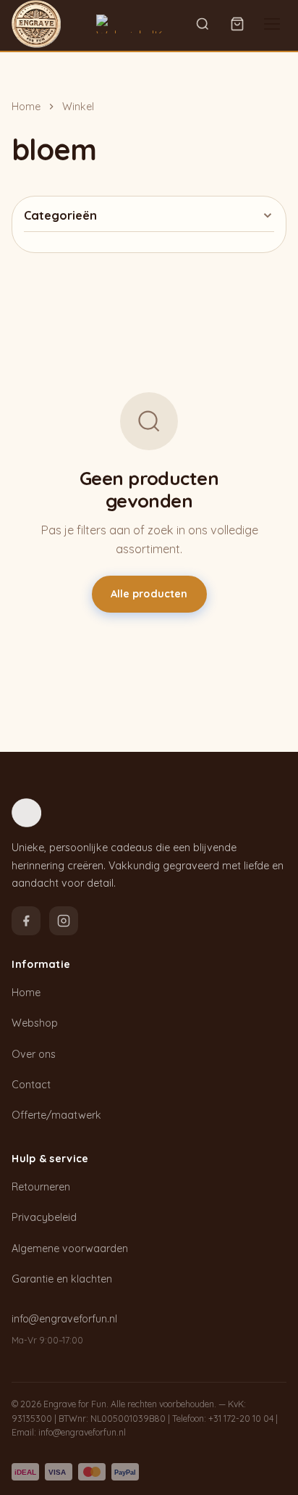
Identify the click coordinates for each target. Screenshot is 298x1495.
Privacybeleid (44, 1217)
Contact (31, 1084)
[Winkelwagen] (237, 23)
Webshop (35, 1023)
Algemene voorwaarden (70, 1248)
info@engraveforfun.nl (64, 1318)
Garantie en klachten (62, 1278)
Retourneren (41, 1186)
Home (26, 106)
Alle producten (149, 593)
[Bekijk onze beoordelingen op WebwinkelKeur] (137, 24)
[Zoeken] (202, 23)
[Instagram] (63, 920)
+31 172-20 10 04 (240, 1418)
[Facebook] (26, 920)
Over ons (34, 1054)
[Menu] (271, 23)
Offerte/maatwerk (56, 1115)
